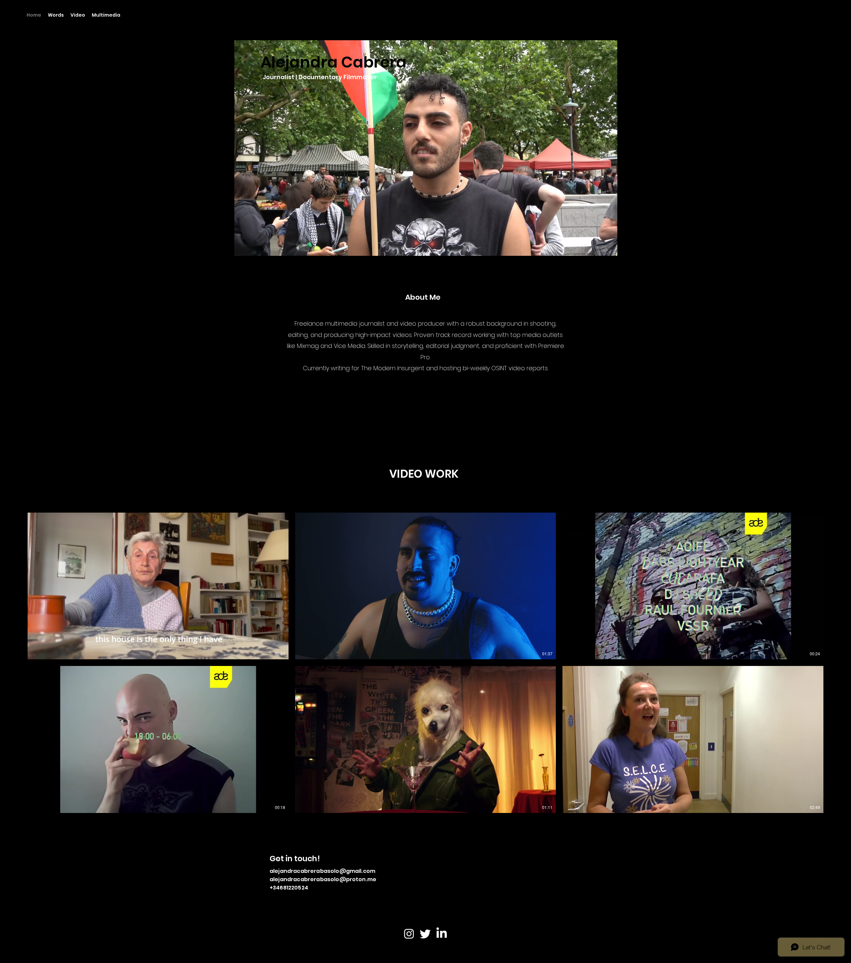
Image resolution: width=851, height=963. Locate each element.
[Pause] (243, 248)
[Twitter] (425, 933)
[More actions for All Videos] (37, 503)
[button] (37, 503)
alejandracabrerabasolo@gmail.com (322, 871)
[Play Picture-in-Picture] (597, 248)
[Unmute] (254, 248)
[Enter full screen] (608, 248)
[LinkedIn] (441, 933)
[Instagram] (409, 933)
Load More (425, 834)
